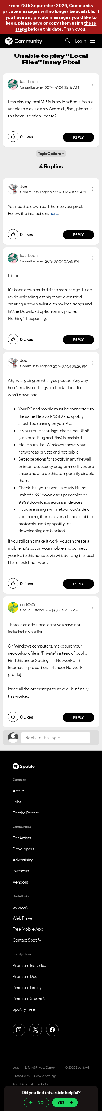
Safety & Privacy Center (39, 1068)
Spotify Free (24, 1009)
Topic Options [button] (49, 153)
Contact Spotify (27, 940)
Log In (80, 41)
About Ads (20, 1084)
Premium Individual (30, 965)
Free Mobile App (28, 929)
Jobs (17, 802)
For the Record (26, 813)
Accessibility (39, 1084)
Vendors (20, 882)
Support (20, 907)
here (53, 213)
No (41, 1102)
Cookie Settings (45, 1076)
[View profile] (13, 84)
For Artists (22, 838)
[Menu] (93, 41)
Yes (60, 1102)
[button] (93, 84)
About (18, 791)
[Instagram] (19, 1030)
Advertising (23, 860)
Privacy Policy (21, 1076)
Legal (16, 1068)
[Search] (68, 41)
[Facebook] (52, 1030)
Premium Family (27, 987)
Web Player (23, 918)
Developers (23, 849)
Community (28, 41)
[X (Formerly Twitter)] (35, 1030)
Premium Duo (25, 976)
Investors (21, 871)
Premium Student (29, 998)
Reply (78, 137)
